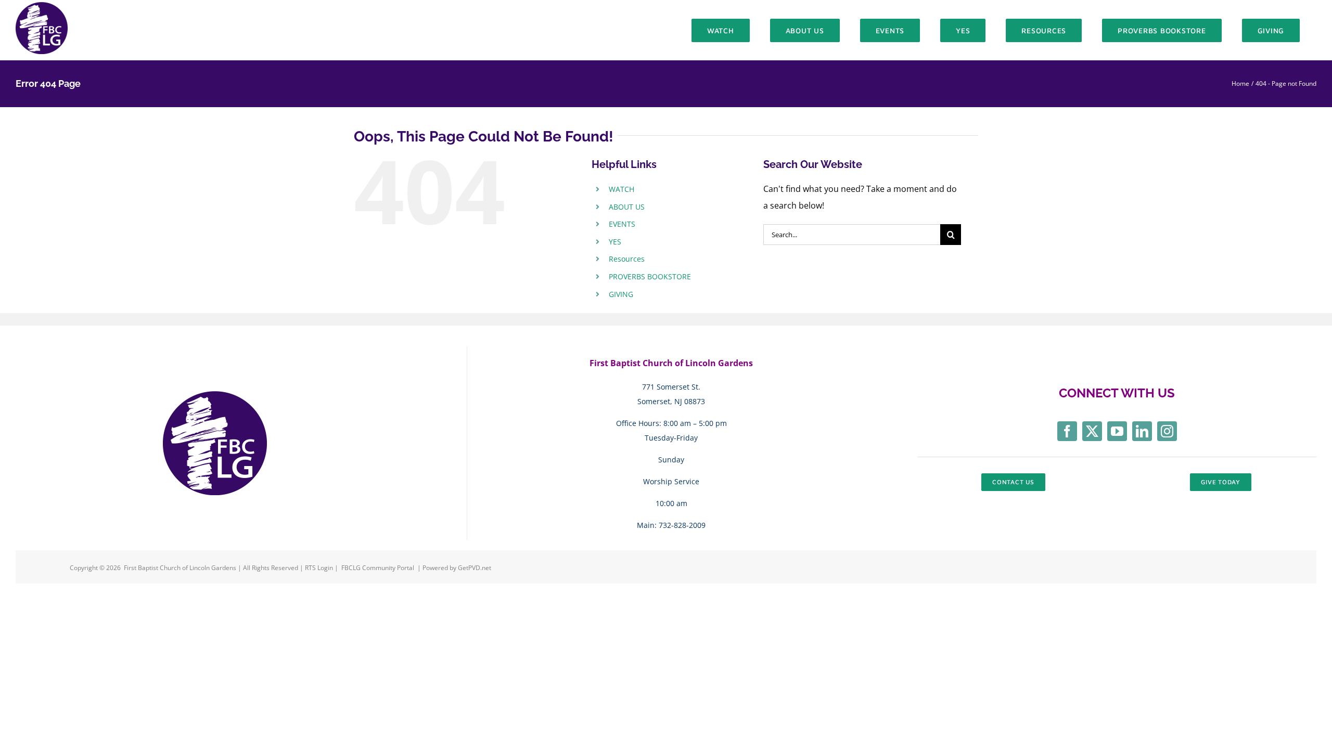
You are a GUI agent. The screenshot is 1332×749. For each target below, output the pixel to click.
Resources (627, 259)
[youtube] (1117, 431)
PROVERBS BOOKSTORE (650, 276)
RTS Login (320, 567)
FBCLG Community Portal (377, 567)
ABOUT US (627, 207)
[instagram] (1167, 431)
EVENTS (622, 224)
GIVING (621, 294)
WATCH (621, 189)
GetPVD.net (474, 567)
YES (615, 242)
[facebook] (1067, 431)
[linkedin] (1142, 431)
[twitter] (1092, 431)
